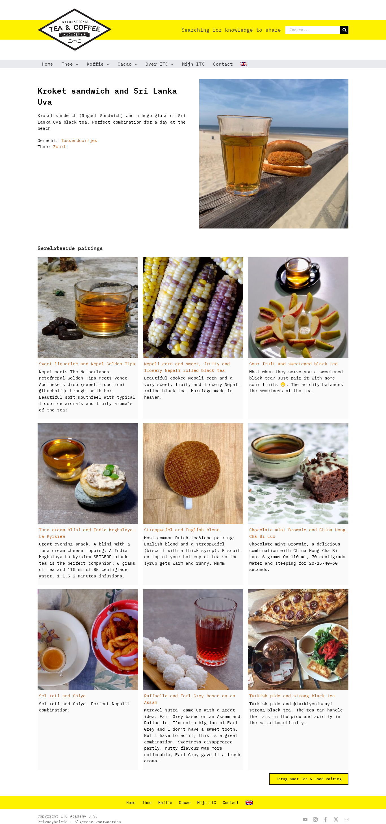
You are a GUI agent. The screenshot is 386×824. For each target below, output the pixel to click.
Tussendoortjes (79, 140)
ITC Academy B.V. (79, 816)
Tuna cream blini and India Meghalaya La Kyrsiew (86, 533)
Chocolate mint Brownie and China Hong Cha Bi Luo (297, 533)
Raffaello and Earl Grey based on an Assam (189, 699)
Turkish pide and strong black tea (292, 695)
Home (131, 802)
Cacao (184, 802)
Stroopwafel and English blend (182, 529)
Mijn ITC (206, 802)
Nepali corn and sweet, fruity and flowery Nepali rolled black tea (187, 367)
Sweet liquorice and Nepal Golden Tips (87, 363)
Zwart (59, 146)
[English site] (244, 64)
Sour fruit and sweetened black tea (293, 363)
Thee (146, 802)
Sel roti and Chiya (62, 695)
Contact (231, 802)
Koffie (165, 802)
